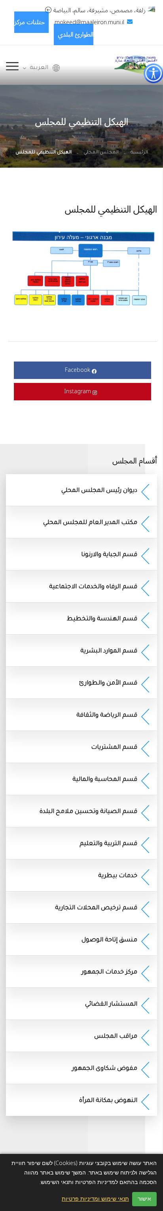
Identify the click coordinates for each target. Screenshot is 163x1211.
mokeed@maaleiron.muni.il (89, 22)
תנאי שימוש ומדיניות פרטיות (95, 1199)
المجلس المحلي (101, 152)
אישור (144, 1199)
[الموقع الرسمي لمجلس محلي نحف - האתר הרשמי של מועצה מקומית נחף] (135, 64)
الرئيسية (139, 152)
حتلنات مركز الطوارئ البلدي (53, 28)
